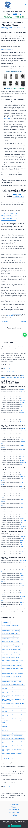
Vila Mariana (22, 528)
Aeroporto (22, 471)
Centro (21, 398)
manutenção (10, 315)
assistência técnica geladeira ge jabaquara (11, 665)
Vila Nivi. (22, 464)
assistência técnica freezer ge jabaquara (11, 649)
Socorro (22, 524)
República (22, 412)
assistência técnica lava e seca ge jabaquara (11, 676)
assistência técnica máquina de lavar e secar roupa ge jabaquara (13, 696)
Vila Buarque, (23, 421)
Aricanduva (22, 538)
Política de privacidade (14, 812)
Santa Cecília (23, 414)
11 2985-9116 (16, 14)
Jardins (21, 511)
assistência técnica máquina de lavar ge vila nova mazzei (12, 706)
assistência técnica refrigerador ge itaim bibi (11, 733)
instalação (14, 314)
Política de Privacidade (16, 826)
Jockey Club (22, 513)
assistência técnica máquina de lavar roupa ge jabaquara (12, 710)
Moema (21, 514)
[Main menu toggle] (25, 4)
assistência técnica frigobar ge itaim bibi (11, 654)
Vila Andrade (23, 526)
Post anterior (4, 321)
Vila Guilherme (23, 456)
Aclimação (22, 389)
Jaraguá (22, 577)
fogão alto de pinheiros (8, 758)
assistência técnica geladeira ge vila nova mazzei (12, 668)
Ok (8, 826)
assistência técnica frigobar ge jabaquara (11, 657)
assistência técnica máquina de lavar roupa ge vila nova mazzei (13, 714)
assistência (6, 622)
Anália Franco (23, 536)
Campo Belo (22, 476)
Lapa (21, 583)
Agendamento (14, 810)
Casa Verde (22, 432)
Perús (21, 587)
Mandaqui (22, 449)
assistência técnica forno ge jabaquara (10, 641)
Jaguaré (22, 575)
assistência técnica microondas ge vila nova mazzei (13, 684)
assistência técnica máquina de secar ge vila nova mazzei (13, 721)
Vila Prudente (23, 553)
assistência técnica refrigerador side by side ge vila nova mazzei (13, 750)
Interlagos (22, 488)
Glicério (21, 404)
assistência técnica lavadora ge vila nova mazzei (12, 673)
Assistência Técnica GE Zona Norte (9, 218)
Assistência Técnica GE (14, 804)
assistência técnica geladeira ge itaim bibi (11, 662)
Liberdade (22, 406)
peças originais (19, 260)
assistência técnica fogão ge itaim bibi (10, 630)
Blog (14, 814)
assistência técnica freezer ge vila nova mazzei (12, 652)
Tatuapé (22, 546)
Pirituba (21, 590)
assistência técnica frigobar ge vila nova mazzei (12, 660)
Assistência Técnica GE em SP (8, 49)
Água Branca (23, 560)
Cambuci (22, 397)
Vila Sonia (22, 608)
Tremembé (22, 453)
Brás (21, 395)
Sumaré (21, 602)
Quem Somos (14, 806)
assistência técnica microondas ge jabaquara (12, 681)
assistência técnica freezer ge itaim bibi (10, 646)
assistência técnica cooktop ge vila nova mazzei (12, 627)
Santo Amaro (23, 520)
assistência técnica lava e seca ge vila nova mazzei (13, 679)
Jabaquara (22, 493)
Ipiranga (22, 490)
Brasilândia (22, 428)
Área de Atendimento (14, 809)
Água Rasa (22, 534)
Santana (22, 451)
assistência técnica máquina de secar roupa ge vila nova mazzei (13, 729)
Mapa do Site (14, 815)
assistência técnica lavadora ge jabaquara (11, 670)
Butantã (21, 573)
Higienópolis (23, 402)
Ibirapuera (22, 486)
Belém (21, 540)
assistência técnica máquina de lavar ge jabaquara (13, 703)
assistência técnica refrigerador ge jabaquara (12, 735)
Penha (21, 544)
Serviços (14, 807)
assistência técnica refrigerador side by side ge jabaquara (12, 746)
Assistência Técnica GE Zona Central (9, 213)
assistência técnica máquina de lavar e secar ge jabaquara (12, 687)
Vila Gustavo (23, 458)
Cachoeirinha (23, 430)
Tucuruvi (22, 455)
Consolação (23, 400)
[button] (25, 335)
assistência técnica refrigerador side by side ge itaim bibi (13, 741)
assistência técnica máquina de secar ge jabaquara (13, 718)
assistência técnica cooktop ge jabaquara (11, 625)
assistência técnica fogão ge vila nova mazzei (12, 636)
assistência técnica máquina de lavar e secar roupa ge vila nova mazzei (13, 700)
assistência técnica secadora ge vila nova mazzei (12, 755)
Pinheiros (22, 589)
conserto (19, 314)
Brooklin (22, 474)
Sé (20, 419)
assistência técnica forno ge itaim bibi (10, 638)
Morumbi (22, 516)
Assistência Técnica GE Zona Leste (9, 217)
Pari (21, 410)
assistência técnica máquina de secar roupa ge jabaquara (12, 725)
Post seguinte (23, 321)
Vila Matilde (22, 551)
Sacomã (22, 518)
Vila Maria (22, 460)
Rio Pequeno (23, 596)
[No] (26, 824)
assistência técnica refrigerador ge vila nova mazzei (13, 738)
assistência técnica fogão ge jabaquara (10, 633)
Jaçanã (21, 439)
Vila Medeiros (23, 462)
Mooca (21, 542)
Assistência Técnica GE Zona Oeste (9, 215)
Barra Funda (22, 566)
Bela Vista (22, 391)
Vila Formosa (23, 550)
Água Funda (22, 472)
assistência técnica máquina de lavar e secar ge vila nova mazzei (13, 692)
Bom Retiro (22, 393)
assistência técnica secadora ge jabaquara (11, 753)
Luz (21, 408)
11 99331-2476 (18, 17)
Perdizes (22, 585)
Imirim (21, 437)
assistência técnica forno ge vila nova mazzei (12, 644)
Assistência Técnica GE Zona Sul (8, 220)
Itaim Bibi (22, 492)
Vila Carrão (22, 548)
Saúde (21, 522)
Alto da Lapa (23, 568)
